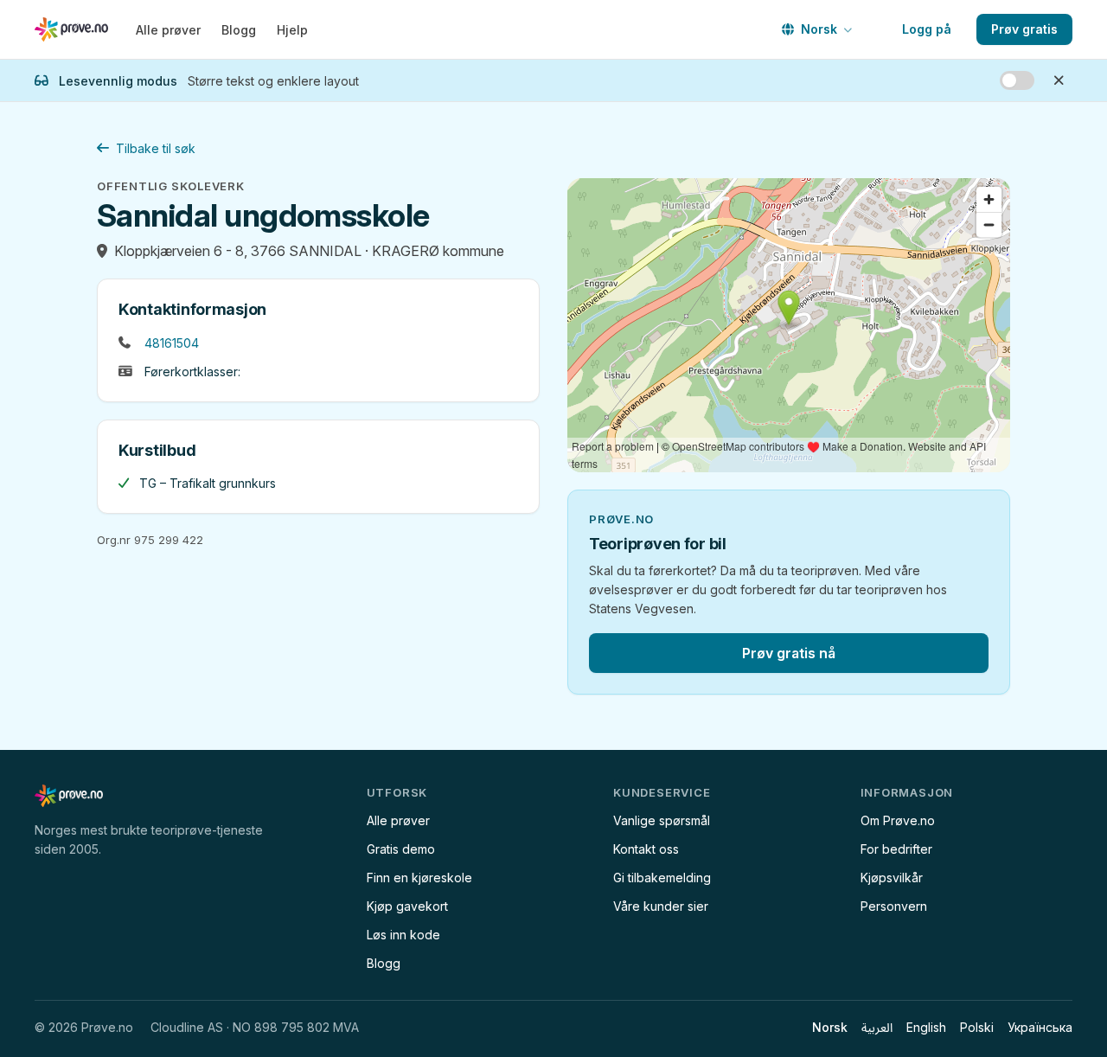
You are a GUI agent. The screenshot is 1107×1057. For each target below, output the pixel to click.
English (926, 1027)
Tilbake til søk (155, 148)
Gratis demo (401, 849)
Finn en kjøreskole (419, 877)
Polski (977, 1027)
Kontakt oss (646, 849)
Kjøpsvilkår (892, 877)
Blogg (238, 29)
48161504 (171, 343)
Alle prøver (168, 29)
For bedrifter (896, 849)
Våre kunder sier (660, 906)
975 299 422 (168, 540)
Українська (1040, 1027)
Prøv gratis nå (788, 653)
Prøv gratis (1024, 29)
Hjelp (292, 29)
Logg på (926, 29)
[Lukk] (1058, 80)
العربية (877, 1027)
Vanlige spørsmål (661, 820)
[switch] (1017, 80)
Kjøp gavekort (407, 906)
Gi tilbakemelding (662, 877)
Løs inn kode (403, 934)
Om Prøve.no (898, 820)
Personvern (894, 906)
